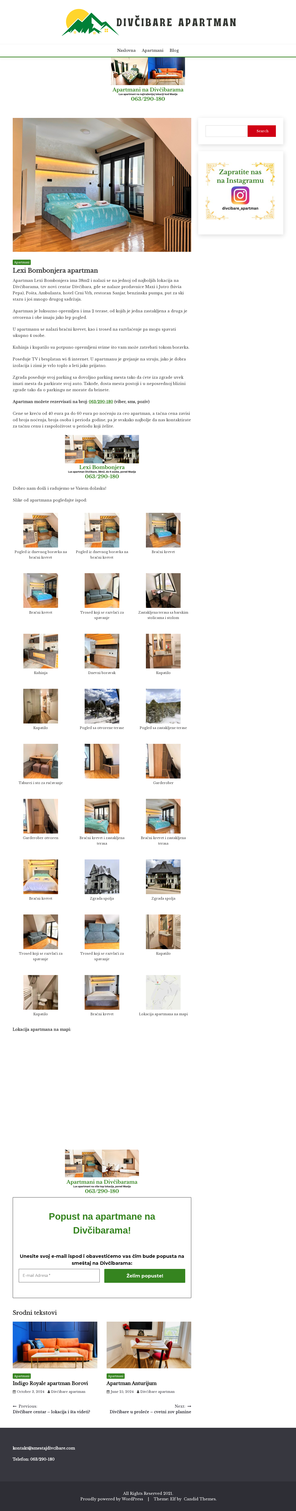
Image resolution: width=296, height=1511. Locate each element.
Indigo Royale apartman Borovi (50, 1383)
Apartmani (152, 50)
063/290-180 (101, 401)
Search (262, 131)
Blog (174, 50)
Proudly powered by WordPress (112, 1499)
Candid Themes (200, 1499)
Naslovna (126, 50)
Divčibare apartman (68, 1392)
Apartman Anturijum (132, 1383)
